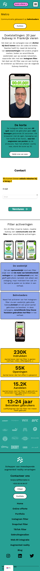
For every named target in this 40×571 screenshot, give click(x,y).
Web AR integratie (20, 539)
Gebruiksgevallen (20, 534)
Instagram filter (20, 519)
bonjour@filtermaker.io (20, 480)
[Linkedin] (20, 556)
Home (20, 503)
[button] (35, 4)
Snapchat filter (20, 524)
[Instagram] (8, 556)
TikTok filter (20, 529)
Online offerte (20, 508)
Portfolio (20, 514)
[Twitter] (32, 556)
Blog (20, 550)
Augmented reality (20, 545)
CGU (3, 569)
